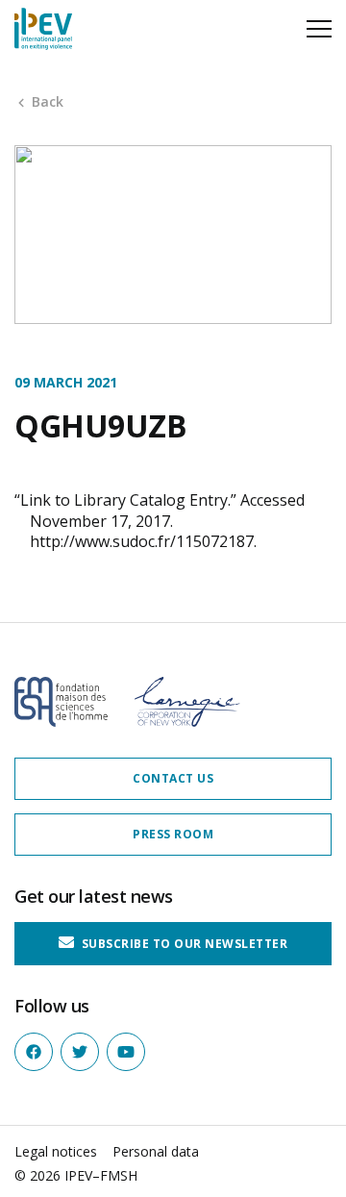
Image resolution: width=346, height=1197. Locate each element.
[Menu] (319, 29)
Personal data (155, 1151)
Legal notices (55, 1151)
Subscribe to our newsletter (182, 943)
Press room (173, 834)
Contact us (173, 778)
